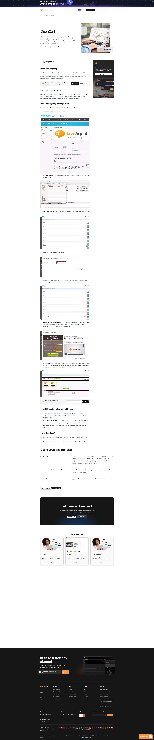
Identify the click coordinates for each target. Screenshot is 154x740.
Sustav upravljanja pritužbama (106, 701)
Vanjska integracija (55, 46)
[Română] (105, 728)
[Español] (75, 728)
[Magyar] (86, 728)
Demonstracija (99, 9)
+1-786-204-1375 (46, 719)
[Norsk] (99, 728)
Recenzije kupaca (72, 694)
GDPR (93, 735)
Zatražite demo (75, 83)
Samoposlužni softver (104, 696)
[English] (73, 728)
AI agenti (52, 9)
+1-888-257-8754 (46, 717)
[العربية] (60, 728)
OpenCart (52, 15)
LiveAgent (52, 84)
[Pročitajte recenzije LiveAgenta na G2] (82, 715)
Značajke (42, 694)
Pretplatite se (85, 401)
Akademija (86, 694)
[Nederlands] (96, 728)
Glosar (85, 691)
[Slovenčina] (109, 728)
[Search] (84, 10)
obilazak (42, 699)
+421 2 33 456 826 (46, 714)
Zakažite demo (64, 672)
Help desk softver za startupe (105, 706)
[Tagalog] (84, 729)
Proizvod (59, 9)
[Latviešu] (94, 728)
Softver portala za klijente (105, 704)
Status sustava (56, 694)
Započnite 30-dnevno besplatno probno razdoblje (47, 672)
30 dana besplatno (84, 83)
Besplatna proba (90, 9)
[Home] (41, 15)
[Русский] (107, 728)
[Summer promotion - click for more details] (77, 3)
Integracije (46, 15)
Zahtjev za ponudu (57, 699)
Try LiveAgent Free (103, 74)
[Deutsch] (68, 728)
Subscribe (110, 714)
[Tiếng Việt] (87, 729)
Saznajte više (47, 62)
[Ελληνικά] (70, 728)
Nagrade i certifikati (73, 691)
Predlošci (86, 696)
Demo (41, 689)
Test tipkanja (86, 699)
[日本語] (90, 728)
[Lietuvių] (92, 728)
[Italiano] (88, 728)
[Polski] (101, 728)
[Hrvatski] (83, 728)
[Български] (62, 728)
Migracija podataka (57, 691)
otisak (70, 699)
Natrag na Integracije (45, 488)
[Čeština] (64, 728)
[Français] (81, 728)
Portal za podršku (56, 689)
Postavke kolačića (105, 735)
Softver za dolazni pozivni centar (106, 699)
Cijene (41, 692)
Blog (85, 689)
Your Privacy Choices (88, 737)
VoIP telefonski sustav (104, 694)
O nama (70, 689)
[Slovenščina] (112, 728)
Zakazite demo (81, 516)
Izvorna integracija (45, 46)
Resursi (65, 9)
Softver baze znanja (104, 689)
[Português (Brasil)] (103, 728)
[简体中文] (89, 729)
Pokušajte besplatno (55, 488)
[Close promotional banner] (152, 2)
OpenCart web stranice (67, 111)
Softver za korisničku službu (105, 691)
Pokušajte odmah (71, 516)
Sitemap (98, 735)
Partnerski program (72, 696)
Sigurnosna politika (77, 735)
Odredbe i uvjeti (68, 735)
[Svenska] (82, 729)
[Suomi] (79, 728)
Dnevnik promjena (57, 696)
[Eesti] (77, 728)
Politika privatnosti (86, 735)
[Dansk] (66, 728)
